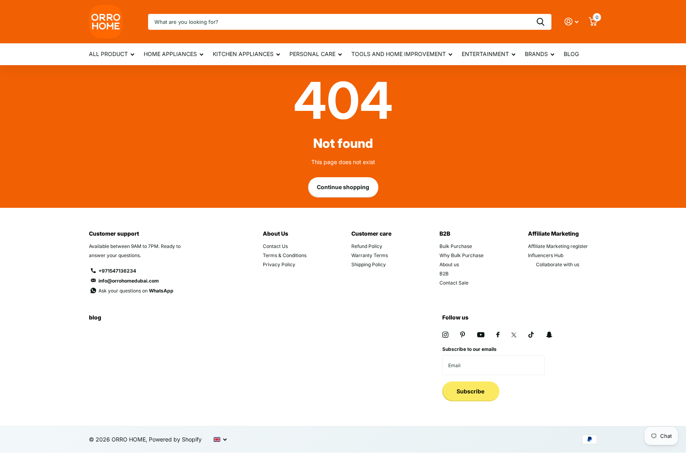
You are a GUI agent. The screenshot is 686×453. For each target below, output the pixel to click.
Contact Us (275, 246)
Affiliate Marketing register (558, 246)
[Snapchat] (549, 335)
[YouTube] (480, 335)
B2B (444, 233)
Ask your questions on (135, 291)
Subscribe (471, 391)
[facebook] (497, 335)
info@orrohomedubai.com (128, 281)
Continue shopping (343, 187)
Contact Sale (453, 283)
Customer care (371, 233)
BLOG (571, 53)
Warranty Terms (369, 255)
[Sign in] (571, 22)
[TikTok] (531, 335)
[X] (513, 335)
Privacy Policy (279, 264)
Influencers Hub (545, 255)
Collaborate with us (557, 264)
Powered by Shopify (175, 439)
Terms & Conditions (284, 255)
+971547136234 (117, 271)
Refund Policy (366, 246)
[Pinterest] (462, 335)
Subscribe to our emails (469, 349)
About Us (275, 233)
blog (95, 317)
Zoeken (540, 22)
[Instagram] (445, 335)
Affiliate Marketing (553, 233)
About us (449, 264)
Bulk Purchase (455, 246)
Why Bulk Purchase (461, 255)
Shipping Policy (368, 264)
